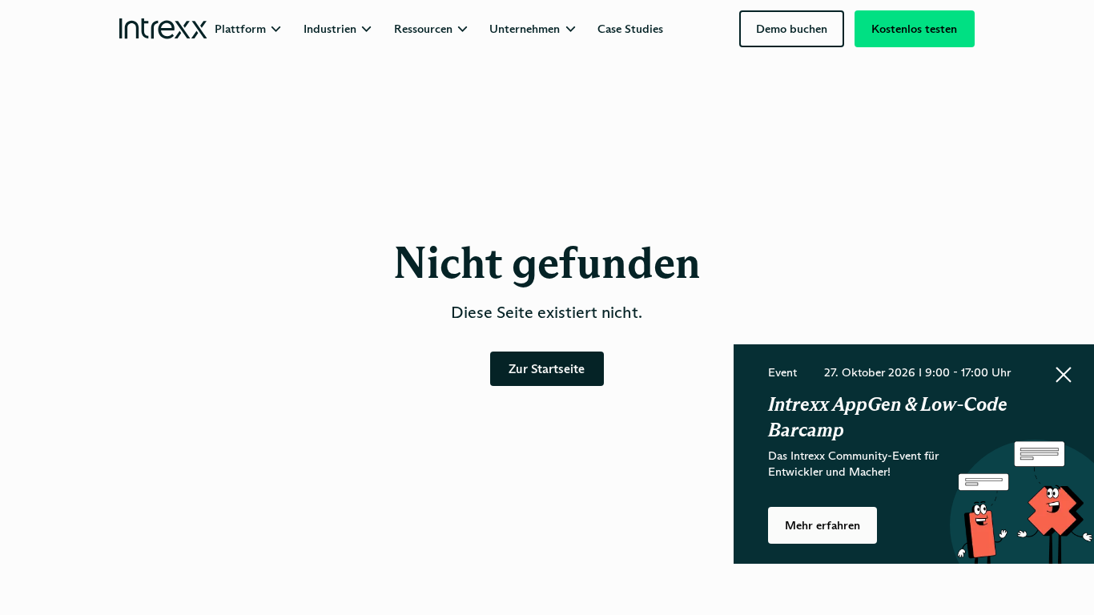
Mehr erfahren (822, 525)
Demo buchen (791, 29)
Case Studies (630, 29)
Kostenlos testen (914, 29)
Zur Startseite (547, 368)
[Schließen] (1063, 374)
